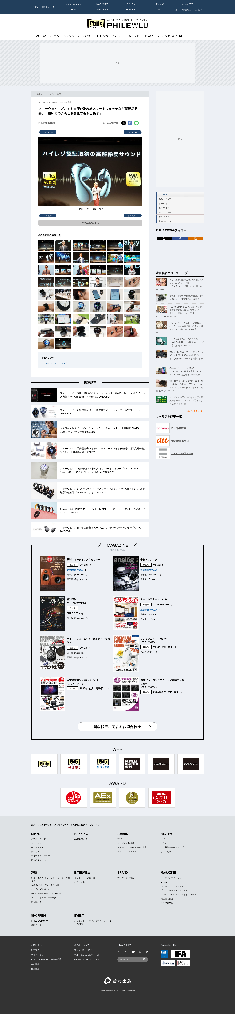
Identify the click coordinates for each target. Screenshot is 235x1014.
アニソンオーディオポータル (44, 897)
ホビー (138, 36)
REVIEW (166, 834)
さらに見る (166, 851)
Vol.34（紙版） (147, 651)
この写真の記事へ (90, 222)
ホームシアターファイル (172, 886)
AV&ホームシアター (167, 199)
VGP (120, 838)
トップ (36, 36)
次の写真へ (132, 132)
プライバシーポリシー (84, 949)
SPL (159, 9)
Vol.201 (84, 564)
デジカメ (116, 36)
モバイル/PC (102, 36)
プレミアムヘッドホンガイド (174, 890)
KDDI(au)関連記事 (180, 440)
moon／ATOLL (188, 4)
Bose (74, 9)
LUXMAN (160, 4)
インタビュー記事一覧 (84, 877)
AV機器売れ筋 (80, 838)
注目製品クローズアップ (172, 273)
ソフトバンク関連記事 (182, 453)
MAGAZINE (117, 545)
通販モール (36, 924)
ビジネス (149, 36)
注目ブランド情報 (126, 877)
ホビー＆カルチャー (167, 216)
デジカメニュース (166, 212)
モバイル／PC (37, 847)
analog (164, 881)
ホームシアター (85, 36)
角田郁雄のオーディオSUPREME (46, 893)
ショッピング (163, 36)
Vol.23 (83, 647)
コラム (164, 843)
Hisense (131, 9)
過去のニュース (165, 221)
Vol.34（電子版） (163, 647)
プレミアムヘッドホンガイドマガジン (178, 894)
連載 (34, 872)
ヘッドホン (69, 36)
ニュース (45, 94)
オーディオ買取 (188, 9)
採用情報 (35, 968)
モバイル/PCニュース (59, 94)
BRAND (123, 872)
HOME (37, 94)
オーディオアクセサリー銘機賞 (132, 847)
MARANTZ (102, 4)
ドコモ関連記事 (178, 428)
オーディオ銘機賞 (126, 843)
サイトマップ (37, 954)
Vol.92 (157, 564)
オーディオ (55, 36)
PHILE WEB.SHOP (40, 920)
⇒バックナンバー (195, 411)
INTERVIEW (82, 872)
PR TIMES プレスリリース (87, 959)
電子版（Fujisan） (75, 579)
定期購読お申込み (75, 569)
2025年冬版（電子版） (93, 688)
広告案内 (35, 949)
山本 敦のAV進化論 (40, 889)
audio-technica (74, 4)
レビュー (165, 838)
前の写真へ (48, 132)
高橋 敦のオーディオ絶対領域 (45, 884)
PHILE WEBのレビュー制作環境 (46, 959)
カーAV (127, 36)
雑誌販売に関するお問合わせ (117, 726)
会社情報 (35, 964)
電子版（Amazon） (76, 574)
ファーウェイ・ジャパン (55, 363)
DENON (131, 4)
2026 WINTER (161, 604)
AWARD (123, 834)
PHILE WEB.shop (75, 613)
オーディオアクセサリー (172, 877)
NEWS (35, 834)
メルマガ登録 (167, 902)
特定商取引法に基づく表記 (86, 954)
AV (44, 36)
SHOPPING (38, 915)
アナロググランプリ (127, 851)
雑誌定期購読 (167, 898)
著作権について (81, 945)
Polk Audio (102, 9)
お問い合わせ (37, 945)
